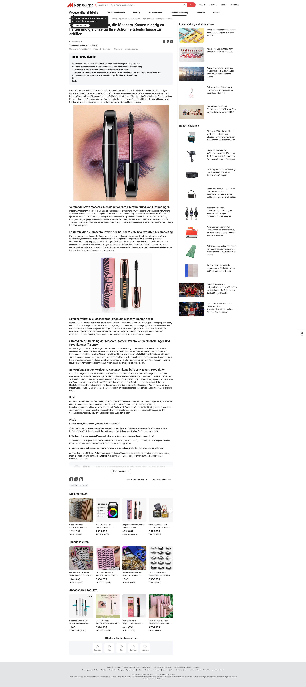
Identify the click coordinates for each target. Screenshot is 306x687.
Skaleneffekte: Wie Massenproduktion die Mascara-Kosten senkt (100, 69)
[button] (184, 5)
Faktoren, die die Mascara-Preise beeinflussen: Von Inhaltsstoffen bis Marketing (107, 66)
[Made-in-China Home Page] (80, 4)
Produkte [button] (102, 5)
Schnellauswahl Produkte (183, 667)
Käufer (212, 5)
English (96, 670)
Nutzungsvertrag (129, 667)
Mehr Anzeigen (81, 25)
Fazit (74, 78)
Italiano (140, 670)
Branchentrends (155, 12)
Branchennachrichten (115, 12)
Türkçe (199, 670)
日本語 (178, 670)
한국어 (171, 670)
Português (112, 670)
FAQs (74, 81)
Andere (216, 12)
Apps (223, 5)
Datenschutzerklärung (144, 667)
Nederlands (156, 670)
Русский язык (130, 670)
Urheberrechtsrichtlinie (79, 485)
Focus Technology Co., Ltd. (151, 674)
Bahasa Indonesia (218, 670)
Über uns (110, 667)
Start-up (136, 12)
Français (121, 670)
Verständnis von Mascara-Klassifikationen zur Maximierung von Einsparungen (106, 64)
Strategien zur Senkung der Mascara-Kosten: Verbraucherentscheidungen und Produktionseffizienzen (116, 72)
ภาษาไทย (191, 670)
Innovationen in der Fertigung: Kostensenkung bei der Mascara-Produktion (104, 75)
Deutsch (147, 670)
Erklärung (118, 667)
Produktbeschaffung (179, 12)
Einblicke (196, 667)
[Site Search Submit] (191, 4)
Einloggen (201, 5)
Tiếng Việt (206, 670)
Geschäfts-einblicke (85, 12)
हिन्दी (184, 670)
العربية (165, 670)
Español (103, 670)
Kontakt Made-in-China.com (163, 667)
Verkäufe (201, 12)
